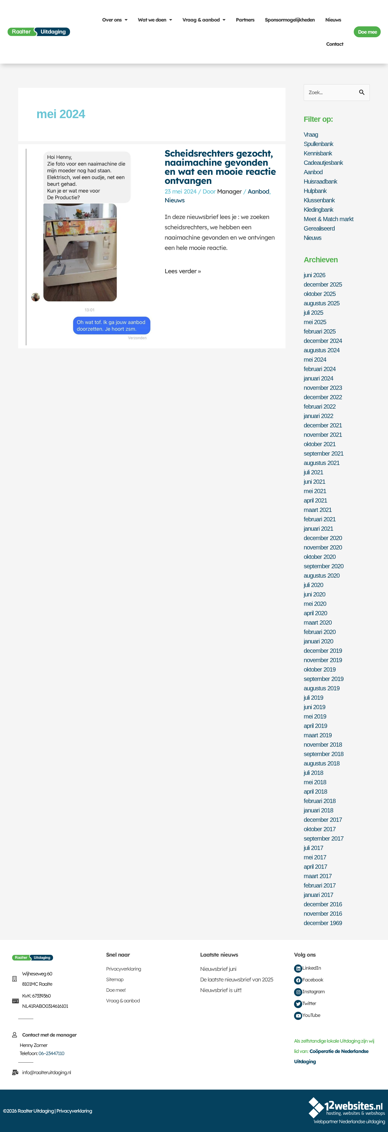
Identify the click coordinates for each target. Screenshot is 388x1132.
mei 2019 (315, 716)
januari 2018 (318, 810)
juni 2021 (314, 481)
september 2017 (323, 838)
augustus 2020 (322, 575)
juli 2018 (313, 772)
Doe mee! (115, 990)
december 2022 (323, 397)
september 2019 (323, 679)
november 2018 (323, 744)
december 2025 (323, 284)
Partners (245, 20)
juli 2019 (313, 697)
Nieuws (333, 20)
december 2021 (323, 425)
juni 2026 (314, 275)
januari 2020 (318, 641)
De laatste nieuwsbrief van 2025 (236, 979)
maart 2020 (318, 622)
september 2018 (323, 754)
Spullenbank (318, 144)
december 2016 (323, 904)
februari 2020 (320, 632)
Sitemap (114, 979)
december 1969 (323, 923)
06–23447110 (51, 1053)
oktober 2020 (320, 556)
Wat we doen (152, 20)
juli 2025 (313, 312)
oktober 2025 (320, 293)
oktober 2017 (320, 829)
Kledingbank (318, 209)
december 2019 (323, 650)
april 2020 (315, 613)
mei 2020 (315, 603)
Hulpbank (315, 191)
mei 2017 (315, 857)
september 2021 (323, 453)
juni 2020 (314, 594)
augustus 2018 (322, 763)
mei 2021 (315, 491)
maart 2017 (318, 876)
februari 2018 (320, 801)
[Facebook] (298, 980)
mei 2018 (315, 782)
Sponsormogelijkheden (290, 20)
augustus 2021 (322, 463)
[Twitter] (298, 1004)
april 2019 (315, 725)
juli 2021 (313, 472)
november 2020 (323, 547)
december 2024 (323, 340)
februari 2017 (320, 885)
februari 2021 (320, 519)
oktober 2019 (320, 669)
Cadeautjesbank (323, 162)
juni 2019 (314, 707)
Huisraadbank (320, 181)
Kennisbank (318, 153)
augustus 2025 (322, 303)
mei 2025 (315, 322)
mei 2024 (315, 359)
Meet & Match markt (328, 219)
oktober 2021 (320, 444)
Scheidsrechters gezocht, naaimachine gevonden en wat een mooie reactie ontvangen (220, 167)
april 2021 (315, 500)
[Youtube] (298, 1016)
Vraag (311, 134)
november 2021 (323, 434)
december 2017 (323, 819)
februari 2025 (320, 331)
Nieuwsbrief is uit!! (220, 990)
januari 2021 (318, 528)
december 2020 (323, 538)
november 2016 (323, 913)
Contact (334, 44)
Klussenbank (319, 200)
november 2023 (323, 387)
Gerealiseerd (319, 228)
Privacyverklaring (123, 969)
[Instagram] (298, 992)
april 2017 (315, 866)
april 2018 (315, 791)
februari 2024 (320, 369)
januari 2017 (318, 894)
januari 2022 (318, 416)
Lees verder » (183, 271)
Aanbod (258, 191)
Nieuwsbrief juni (218, 968)
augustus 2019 (322, 688)
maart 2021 (318, 509)
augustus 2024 (322, 350)
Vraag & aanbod (200, 20)
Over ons (112, 20)
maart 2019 (318, 735)
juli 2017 (313, 848)
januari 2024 (318, 378)
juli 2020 (313, 585)
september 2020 (323, 566)
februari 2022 (320, 406)
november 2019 (323, 660)
